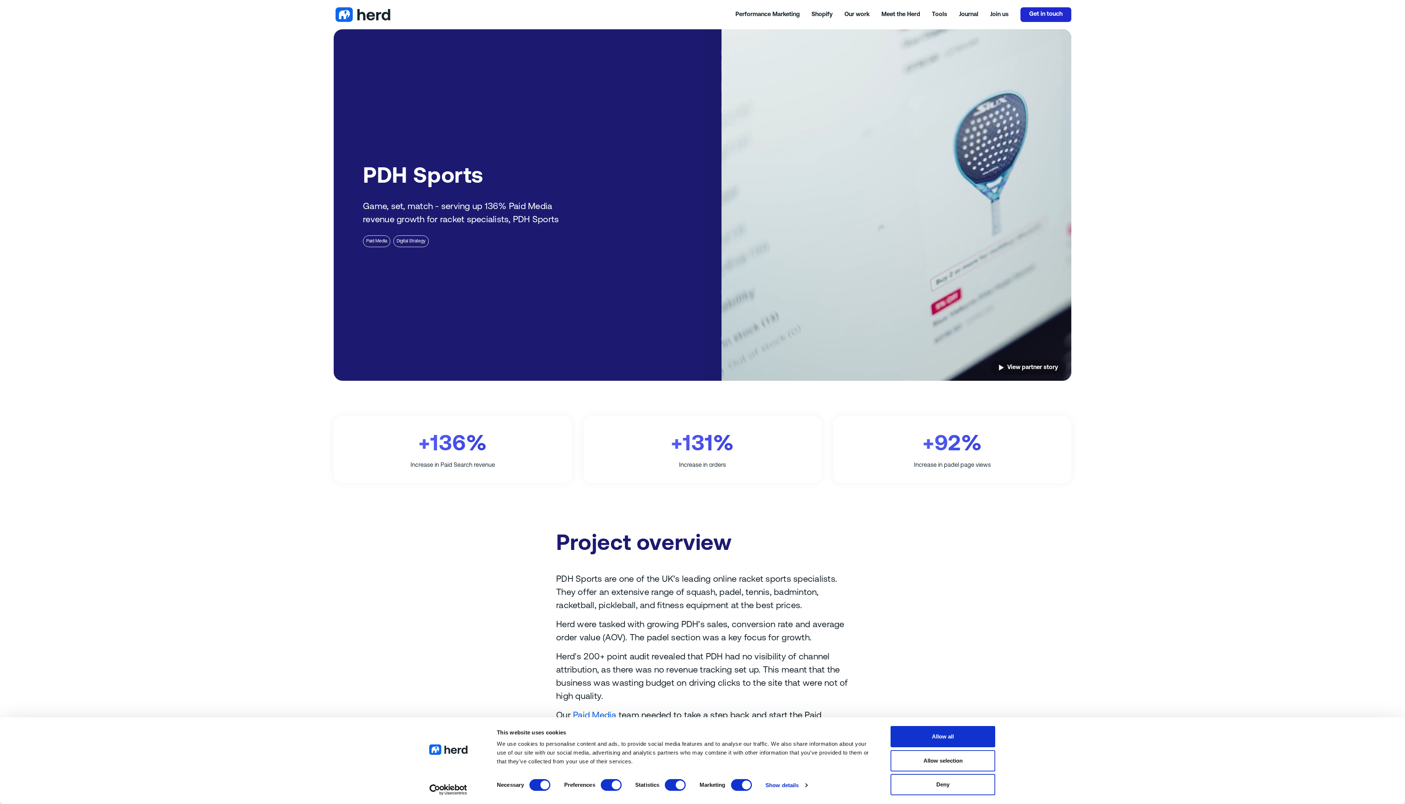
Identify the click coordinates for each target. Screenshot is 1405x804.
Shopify (822, 15)
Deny (942, 784)
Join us (999, 15)
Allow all (943, 736)
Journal (968, 15)
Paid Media (376, 241)
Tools (939, 15)
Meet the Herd (900, 15)
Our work (857, 15)
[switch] (611, 785)
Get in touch (1046, 14)
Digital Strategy (411, 241)
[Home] (534, 14)
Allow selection (943, 761)
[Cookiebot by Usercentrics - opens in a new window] (448, 789)
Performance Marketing (767, 15)
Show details (782, 785)
